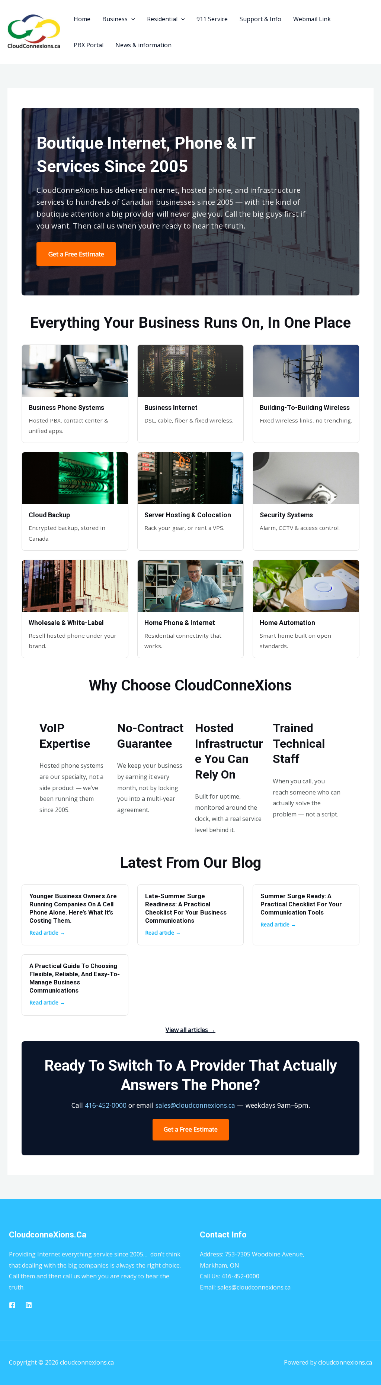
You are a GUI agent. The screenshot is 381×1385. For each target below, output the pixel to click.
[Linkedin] (28, 1305)
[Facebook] (12, 1305)
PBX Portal (88, 45)
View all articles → (190, 1030)
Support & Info (260, 19)
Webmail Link (312, 19)
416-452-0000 (106, 1105)
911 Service (212, 19)
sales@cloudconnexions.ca (195, 1105)
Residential (162, 19)
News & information (143, 45)
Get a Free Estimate (76, 254)
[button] (131, 19)
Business (115, 19)
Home (82, 19)
